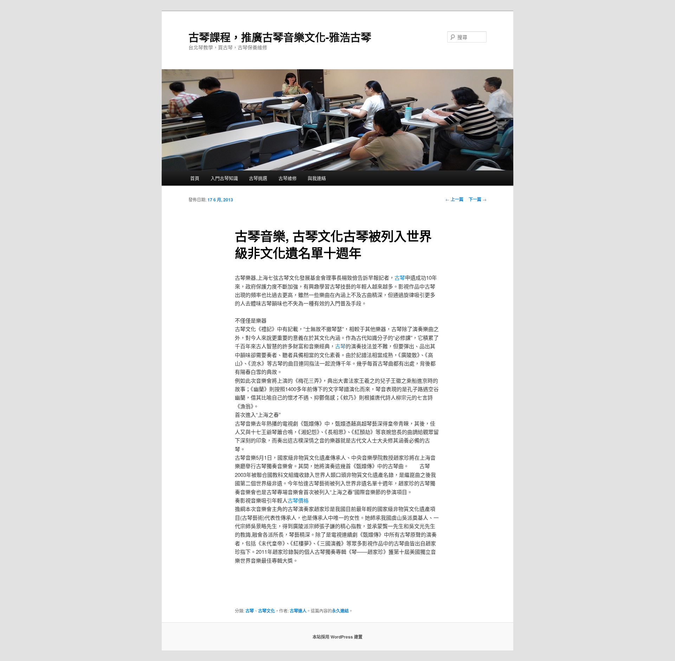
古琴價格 (298, 500)
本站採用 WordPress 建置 (337, 637)
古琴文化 (266, 611)
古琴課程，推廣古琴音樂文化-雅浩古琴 (279, 36)
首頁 (194, 178)
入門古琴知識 (224, 178)
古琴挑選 (258, 178)
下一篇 (478, 199)
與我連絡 (317, 178)
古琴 (399, 277)
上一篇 (454, 199)
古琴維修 (287, 178)
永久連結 (340, 611)
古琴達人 (298, 611)
